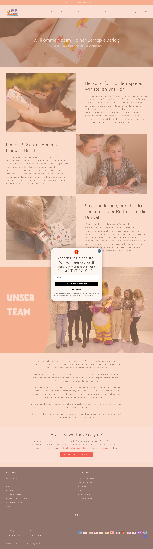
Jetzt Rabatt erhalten (76, 284)
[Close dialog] (99, 251)
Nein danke (76, 289)
